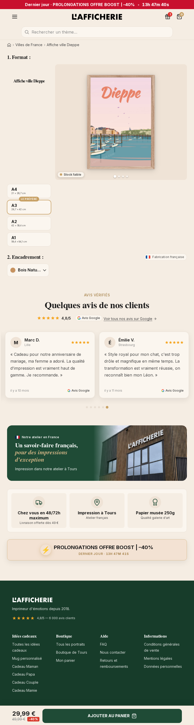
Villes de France (28, 45)
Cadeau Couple (25, 682)
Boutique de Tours (71, 652)
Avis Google (91, 318)
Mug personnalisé (27, 658)
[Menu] (14, 16)
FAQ (103, 644)
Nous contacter (113, 652)
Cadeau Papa (23, 674)
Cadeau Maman (25, 666)
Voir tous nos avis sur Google (128, 319)
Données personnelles (163, 666)
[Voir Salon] (127, 176)
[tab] (87, 407)
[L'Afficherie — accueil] (97, 16)
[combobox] (97, 32)
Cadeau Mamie (24, 690)
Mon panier (65, 660)
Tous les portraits (70, 644)
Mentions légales (158, 658)
